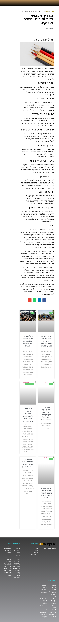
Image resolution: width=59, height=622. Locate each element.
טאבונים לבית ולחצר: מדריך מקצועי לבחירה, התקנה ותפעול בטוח (46, 493)
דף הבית (52, 11)
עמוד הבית (35, 547)
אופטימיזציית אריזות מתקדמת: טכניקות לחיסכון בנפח (43, 602)
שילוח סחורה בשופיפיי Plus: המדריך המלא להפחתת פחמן (7, 572)
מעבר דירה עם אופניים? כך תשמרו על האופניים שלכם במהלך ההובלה (46, 341)
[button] (21, 28)
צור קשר (36, 552)
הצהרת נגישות (34, 554)
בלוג (47, 11)
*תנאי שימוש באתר (49, 548)
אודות (36, 550)
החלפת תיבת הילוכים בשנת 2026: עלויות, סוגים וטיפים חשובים (28, 341)
